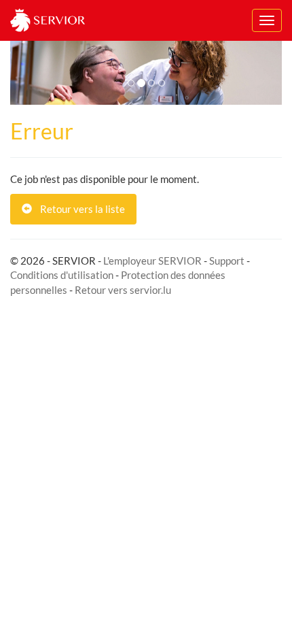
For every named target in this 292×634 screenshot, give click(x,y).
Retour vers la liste (78, 209)
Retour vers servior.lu (123, 290)
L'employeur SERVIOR (152, 260)
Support (226, 260)
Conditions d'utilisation (61, 275)
